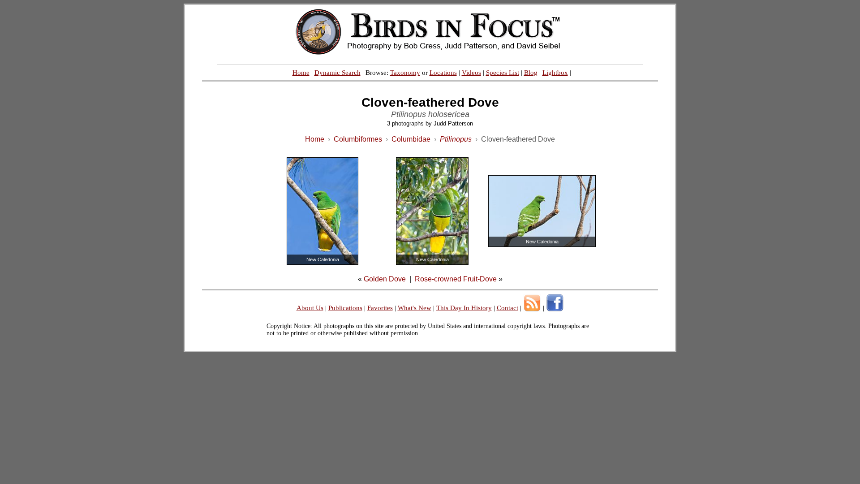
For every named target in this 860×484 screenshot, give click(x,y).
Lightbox (555, 72)
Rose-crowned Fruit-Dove (456, 279)
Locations (443, 72)
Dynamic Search (337, 72)
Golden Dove (385, 279)
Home (301, 72)
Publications (345, 307)
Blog (531, 72)
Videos (471, 72)
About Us (310, 307)
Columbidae (410, 139)
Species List (502, 72)
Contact (507, 307)
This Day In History (464, 307)
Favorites (380, 307)
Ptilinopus (456, 139)
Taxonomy (405, 72)
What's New (414, 307)
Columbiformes (358, 139)
